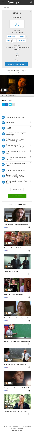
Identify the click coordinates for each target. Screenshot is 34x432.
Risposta (20, 428)
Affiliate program (7, 426)
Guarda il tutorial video (16, 64)
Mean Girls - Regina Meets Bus (13, 294)
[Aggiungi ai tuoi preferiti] (3, 104)
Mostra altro (17, 189)
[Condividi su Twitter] (10, 104)
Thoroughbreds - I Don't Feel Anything (16, 224)
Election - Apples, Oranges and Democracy (17, 341)
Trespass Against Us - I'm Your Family (15, 411)
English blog (16, 426)
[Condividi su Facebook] (6, 104)
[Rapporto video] (13, 104)
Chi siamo (13, 428)
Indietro (6, 8)
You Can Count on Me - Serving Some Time (17, 318)
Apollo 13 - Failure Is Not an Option (15, 364)
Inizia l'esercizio (17, 196)
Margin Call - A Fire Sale (11, 271)
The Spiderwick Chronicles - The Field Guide (17, 387)
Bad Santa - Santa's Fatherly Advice (15, 248)
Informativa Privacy (26, 426)
